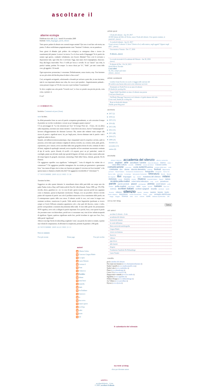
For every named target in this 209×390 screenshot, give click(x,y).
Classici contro (161, 165)
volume (142, 196)
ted (80, 317)
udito (150, 194)
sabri (80, 310)
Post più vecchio (98, 237)
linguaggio (54, 41)
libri (119, 176)
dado (80, 287)
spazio (139, 192)
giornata (120, 174)
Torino (145, 194)
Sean (80, 268)
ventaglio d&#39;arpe (162, 194)
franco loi (166, 171)
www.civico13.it (119, 272)
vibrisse (112, 238)
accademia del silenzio (139, 159)
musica (141, 179)
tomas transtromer (135, 194)
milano (166, 176)
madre (139, 177)
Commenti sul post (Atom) (54, 111)
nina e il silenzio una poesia (138, 92)
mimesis (113, 179)
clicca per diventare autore (120, 369)
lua (134, 177)
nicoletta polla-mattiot (120, 181)
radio (138, 186)
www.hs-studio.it (128, 275)
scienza (113, 189)
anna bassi (82, 281)
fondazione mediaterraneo (134, 171)
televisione (123, 194)
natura (167, 179)
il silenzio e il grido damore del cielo (145, 97)
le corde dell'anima (116, 223)
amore (110, 163)
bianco (163, 163)
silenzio (66, 41)
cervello (130, 165)
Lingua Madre (114, 229)
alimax (81, 277)
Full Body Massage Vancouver (120, 97)
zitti (168, 196)
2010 (111, 137)
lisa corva (82, 300)
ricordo (150, 186)
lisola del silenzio (122, 102)
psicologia (131, 186)
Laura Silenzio (84, 261)
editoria (149, 169)
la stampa (128, 174)
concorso (128, 167)
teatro (167, 192)
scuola (154, 189)
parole (61, 41)
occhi (156, 181)
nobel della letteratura (140, 181)
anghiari (118, 162)
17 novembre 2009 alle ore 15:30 (54, 174)
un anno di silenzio (136, 87)
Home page (71, 237)
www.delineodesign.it (125, 279)
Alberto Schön (84, 251)
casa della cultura (119, 165)
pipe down (113, 241)
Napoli (161, 179)
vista (131, 196)
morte (120, 179)
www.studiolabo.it (122, 268)
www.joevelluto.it (121, 281)
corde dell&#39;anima (143, 167)
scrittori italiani (126, 188)
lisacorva (113, 235)
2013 (111, 127)
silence (119, 192)
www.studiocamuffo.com (127, 266)
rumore (158, 186)
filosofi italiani (119, 171)
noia (151, 181)
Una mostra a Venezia (117, 49)
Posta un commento (44, 233)
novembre (112, 146)
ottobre (111, 149)
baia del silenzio (153, 163)
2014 (111, 123)
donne (126, 169)
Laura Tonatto (114, 253)
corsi (169, 167)
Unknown (82, 271)
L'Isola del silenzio (116, 35)
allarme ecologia (49, 35)
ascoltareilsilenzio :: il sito (104, 383)
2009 (111, 140)
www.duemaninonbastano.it (132, 264)
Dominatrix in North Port (118, 87)
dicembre (112, 143)
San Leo (166, 186)
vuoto (148, 196)
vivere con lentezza (116, 232)
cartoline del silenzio (118, 262)
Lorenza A (82, 264)
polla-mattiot (120, 186)
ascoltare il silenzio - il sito (119, 214)
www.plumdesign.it (118, 270)
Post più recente (43, 237)
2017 (111, 114)
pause (134, 184)
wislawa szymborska (158, 196)
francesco (82, 294)
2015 (111, 120)
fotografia (149, 171)
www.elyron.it (117, 283)
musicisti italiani (152, 179)
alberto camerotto (162, 160)
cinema (138, 165)
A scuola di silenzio (116, 42)
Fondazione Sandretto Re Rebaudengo (123, 250)
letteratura (153, 173)
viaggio (117, 196)
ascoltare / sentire (138, 162)
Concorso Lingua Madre (87, 254)
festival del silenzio (116, 220)
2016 (111, 117)
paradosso (164, 181)
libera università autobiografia (120, 226)
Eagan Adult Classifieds (118, 92)
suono (153, 192)
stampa (146, 192)
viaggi (111, 196)
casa (169, 163)
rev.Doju (82, 307)
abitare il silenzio (116, 160)
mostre (134, 179)
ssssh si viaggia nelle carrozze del (138, 82)
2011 (111, 133)
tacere (160, 192)
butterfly (82, 284)
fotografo (159, 171)
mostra (127, 179)
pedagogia (142, 184)
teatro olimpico (112, 194)
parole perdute (123, 184)
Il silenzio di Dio (115, 64)
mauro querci (83, 304)
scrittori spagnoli (142, 189)
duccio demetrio (138, 169)
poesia (151, 184)
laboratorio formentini (140, 174)
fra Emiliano (83, 290)
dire (121, 169)
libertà (163, 174)
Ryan (111, 102)
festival (157, 169)
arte (126, 162)
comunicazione (116, 167)
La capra (82, 258)
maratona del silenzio (152, 177)
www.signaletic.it (120, 277)
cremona (113, 169)
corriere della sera (160, 167)
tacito (39, 117)
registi (144, 186)
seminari (161, 189)
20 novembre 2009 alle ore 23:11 (54, 227)
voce (136, 196)
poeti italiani (161, 184)
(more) (118, 39)
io (79, 297)
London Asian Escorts (117, 82)
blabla (48, 41)
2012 (111, 130)
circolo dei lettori (148, 165)
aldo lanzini (114, 244)
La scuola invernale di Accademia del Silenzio (125, 59)
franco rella (111, 174)
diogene (112, 247)
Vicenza (125, 196)
